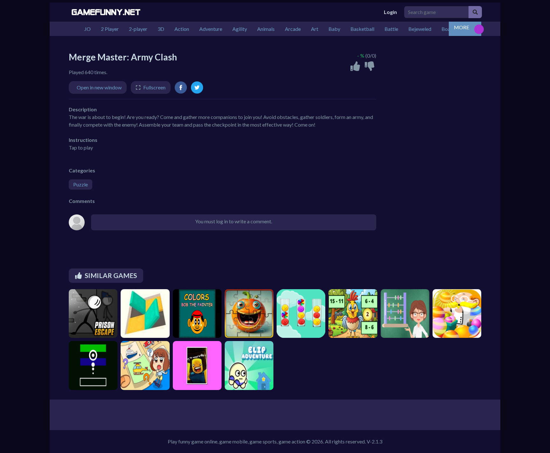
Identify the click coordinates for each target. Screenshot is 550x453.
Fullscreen (154, 87)
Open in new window (99, 87)
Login (390, 12)
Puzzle (80, 184)
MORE (461, 27)
